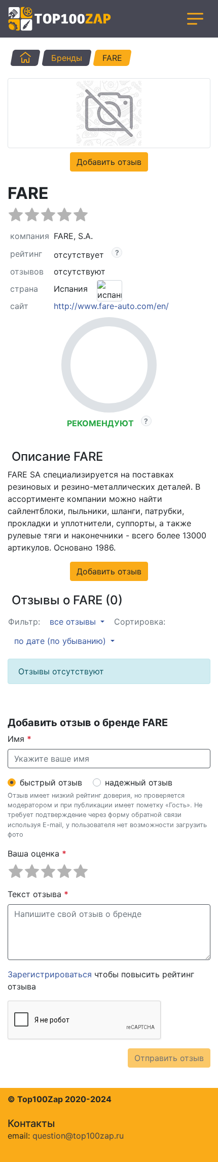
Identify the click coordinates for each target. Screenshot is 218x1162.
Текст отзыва (38, 894)
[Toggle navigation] (195, 18)
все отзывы (74, 622)
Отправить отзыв (169, 1058)
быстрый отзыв (51, 782)
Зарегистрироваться (50, 974)
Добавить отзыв (109, 162)
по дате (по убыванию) (61, 641)
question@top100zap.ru (78, 1136)
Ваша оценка (37, 853)
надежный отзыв (138, 782)
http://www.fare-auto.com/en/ (111, 306)
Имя (19, 739)
